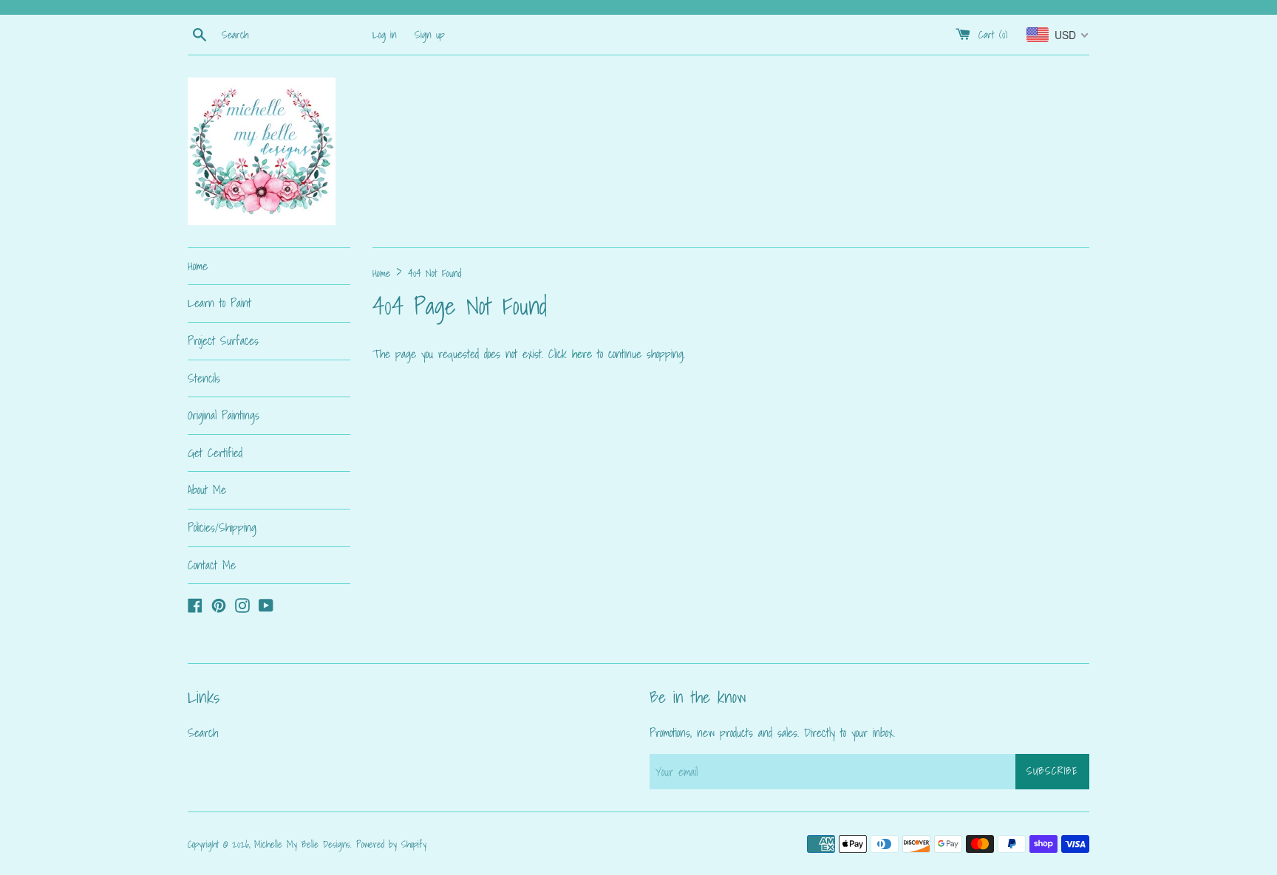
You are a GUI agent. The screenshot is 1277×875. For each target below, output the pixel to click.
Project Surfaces (223, 340)
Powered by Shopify (391, 844)
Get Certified (215, 452)
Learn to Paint (219, 302)
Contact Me (212, 564)
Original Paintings (223, 415)
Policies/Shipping (222, 527)
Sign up (430, 34)
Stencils (204, 378)
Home (198, 265)
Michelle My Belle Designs (302, 844)
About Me (207, 489)
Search (203, 732)
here (582, 353)
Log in (384, 34)
